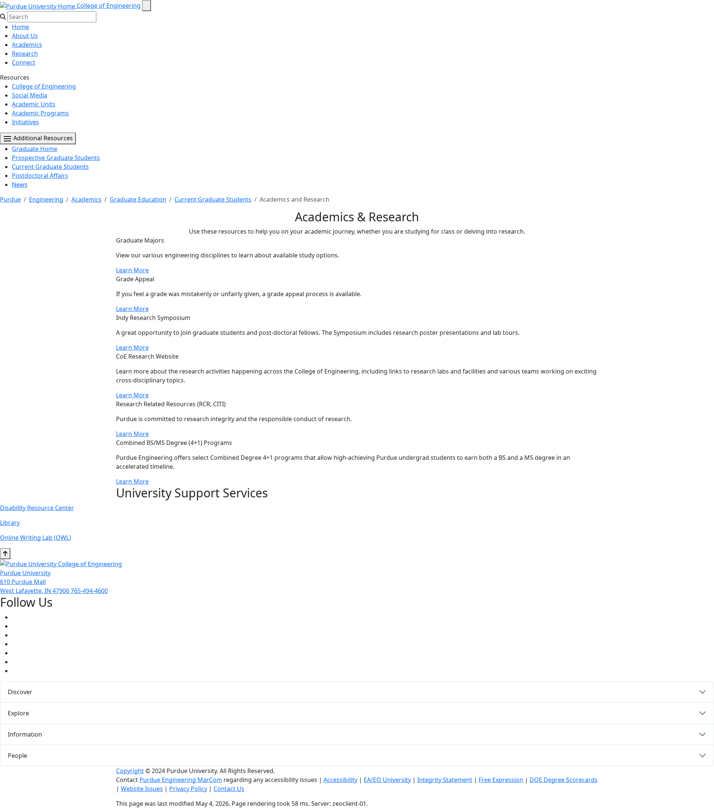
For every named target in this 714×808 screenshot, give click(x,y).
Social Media (29, 95)
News (20, 184)
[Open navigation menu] (146, 5)
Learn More (132, 270)
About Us (25, 36)
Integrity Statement (444, 780)
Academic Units (33, 104)
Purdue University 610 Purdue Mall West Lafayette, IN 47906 (35, 582)
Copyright (130, 771)
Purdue (10, 199)
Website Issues (142, 789)
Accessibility (340, 780)
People (17, 755)
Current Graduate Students (50, 167)
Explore (18, 713)
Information (25, 734)
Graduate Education (138, 199)
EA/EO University (387, 780)
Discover (20, 692)
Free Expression (501, 780)
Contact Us (228, 789)
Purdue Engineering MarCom (180, 780)
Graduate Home (34, 149)
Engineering (46, 199)
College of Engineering (109, 5)
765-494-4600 (89, 591)
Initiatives (25, 122)
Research (25, 53)
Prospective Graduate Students (56, 158)
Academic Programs (40, 113)
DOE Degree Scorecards (564, 780)
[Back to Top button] (5, 553)
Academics (27, 45)
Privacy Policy (188, 789)
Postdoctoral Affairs (40, 175)
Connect (23, 62)
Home (20, 27)
